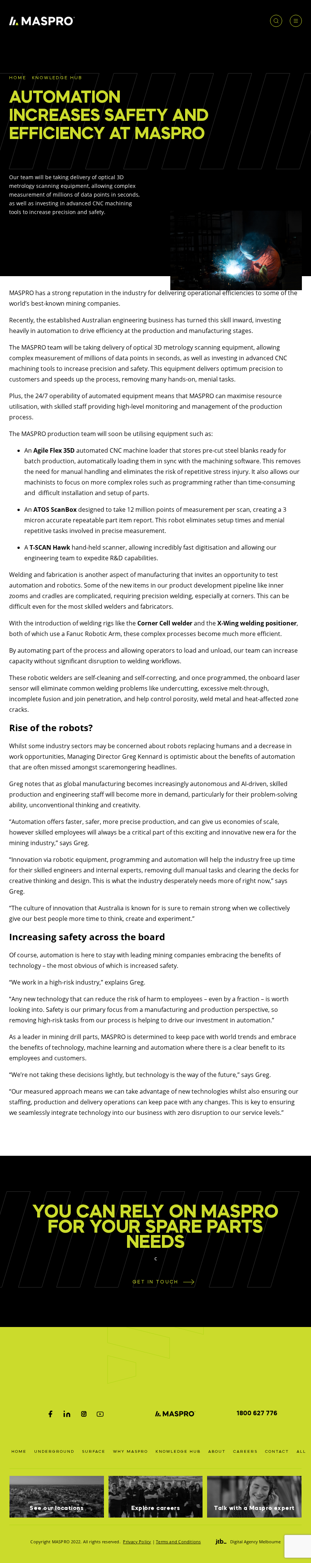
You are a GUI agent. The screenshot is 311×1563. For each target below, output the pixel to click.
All (301, 1452)
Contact (277, 1452)
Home (17, 78)
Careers (245, 1452)
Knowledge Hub (57, 78)
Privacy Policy (137, 1541)
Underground (54, 1452)
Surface (93, 1452)
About (217, 1452)
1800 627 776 (257, 1414)
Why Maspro (130, 1452)
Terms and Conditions (178, 1541)
